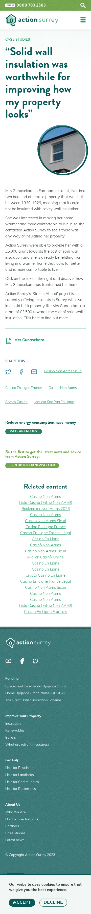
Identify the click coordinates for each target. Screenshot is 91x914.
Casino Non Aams (63, 388)
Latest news (15, 840)
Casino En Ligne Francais (45, 612)
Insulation (13, 723)
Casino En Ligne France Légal (45, 533)
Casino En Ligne (45, 539)
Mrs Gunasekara (29, 340)
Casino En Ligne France (23, 388)
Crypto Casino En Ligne (45, 576)
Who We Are (15, 812)
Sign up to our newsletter (32, 465)
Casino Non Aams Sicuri (63, 371)
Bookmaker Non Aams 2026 (45, 509)
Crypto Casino (16, 402)
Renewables (15, 730)
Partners (12, 826)
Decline (53, 902)
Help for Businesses (20, 789)
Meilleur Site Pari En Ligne (54, 402)
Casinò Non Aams (45, 545)
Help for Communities (22, 782)
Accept (22, 902)
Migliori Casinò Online (45, 557)
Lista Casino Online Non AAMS (45, 503)
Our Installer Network (22, 819)
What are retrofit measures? (27, 744)
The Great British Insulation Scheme (33, 700)
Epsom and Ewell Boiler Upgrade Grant (35, 686)
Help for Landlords (19, 775)
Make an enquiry (24, 431)
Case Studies (17, 39)
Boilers (10, 737)
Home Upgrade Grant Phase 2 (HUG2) (35, 693)
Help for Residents (19, 768)
